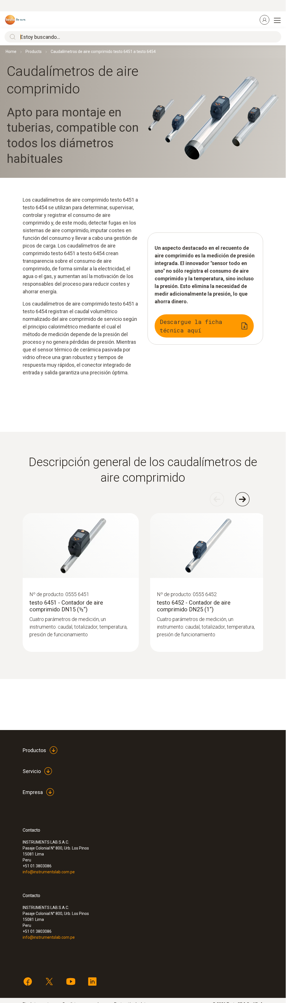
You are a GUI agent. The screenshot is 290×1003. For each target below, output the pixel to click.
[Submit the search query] (11, 36)
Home (11, 51)
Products (33, 51)
